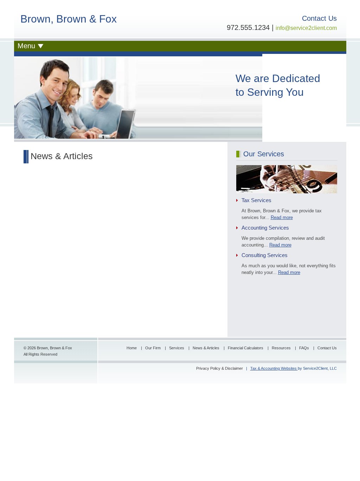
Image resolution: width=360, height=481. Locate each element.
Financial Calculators (246, 348)
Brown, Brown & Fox (68, 19)
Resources (282, 348)
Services (177, 348)
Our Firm (153, 348)
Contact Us (327, 348)
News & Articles (206, 348)
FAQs (304, 348)
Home (132, 348)
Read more (282, 217)
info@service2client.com (306, 28)
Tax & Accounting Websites (274, 368)
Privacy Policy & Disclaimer (219, 368)
